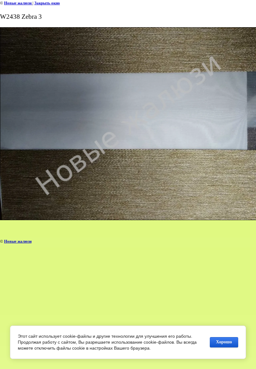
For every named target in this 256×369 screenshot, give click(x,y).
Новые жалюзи (18, 3)
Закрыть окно (47, 3)
